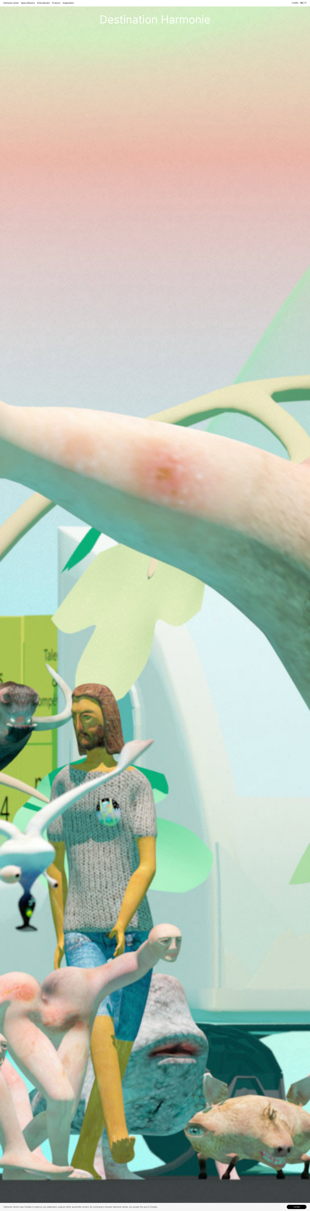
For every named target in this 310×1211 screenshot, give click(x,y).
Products (56, 3)
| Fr (304, 3)
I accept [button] (296, 1207)
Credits (295, 3)
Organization (68, 3)
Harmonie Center (11, 3)
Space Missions (28, 3)
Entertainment (43, 3)
